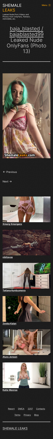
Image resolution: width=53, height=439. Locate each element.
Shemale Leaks (15, 428)
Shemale (12, 8)
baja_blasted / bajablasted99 (27, 31)
